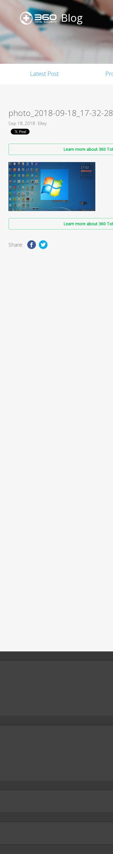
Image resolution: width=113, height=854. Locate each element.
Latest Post (44, 74)
